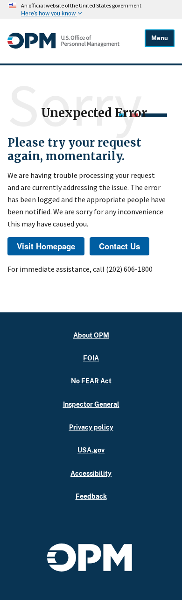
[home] (63, 46)
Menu (159, 38)
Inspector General (91, 404)
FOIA (91, 358)
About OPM (91, 335)
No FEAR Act (91, 381)
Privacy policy (91, 427)
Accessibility (91, 473)
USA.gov (91, 450)
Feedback (91, 496)
